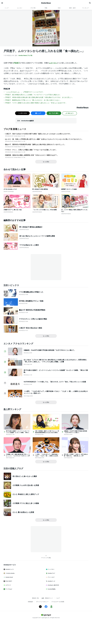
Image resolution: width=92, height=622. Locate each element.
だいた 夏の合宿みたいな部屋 (23, 512)
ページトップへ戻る (46, 557)
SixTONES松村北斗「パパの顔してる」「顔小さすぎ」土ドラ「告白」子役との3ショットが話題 (55, 382)
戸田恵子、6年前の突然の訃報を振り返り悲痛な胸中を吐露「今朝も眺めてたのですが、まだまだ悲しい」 (39, 97)
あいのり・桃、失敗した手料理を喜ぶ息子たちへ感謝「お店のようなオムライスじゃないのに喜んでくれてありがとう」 (44, 139)
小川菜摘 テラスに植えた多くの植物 (26, 503)
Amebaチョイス (10, 569)
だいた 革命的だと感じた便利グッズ (26, 494)
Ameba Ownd (9, 577)
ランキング (85, 8)
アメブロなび (9, 589)
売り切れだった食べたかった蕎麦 (25, 476)
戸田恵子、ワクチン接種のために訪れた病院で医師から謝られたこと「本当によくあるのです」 (36, 103)
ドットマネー (51, 569)
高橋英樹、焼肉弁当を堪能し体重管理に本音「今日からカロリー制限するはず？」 (31, 155)
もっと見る (46, 161)
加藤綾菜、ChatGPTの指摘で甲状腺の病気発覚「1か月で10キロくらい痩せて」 (49, 350)
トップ (6, 8)
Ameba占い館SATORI (53, 585)
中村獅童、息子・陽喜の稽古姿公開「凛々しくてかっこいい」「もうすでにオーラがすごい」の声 (18, 455)
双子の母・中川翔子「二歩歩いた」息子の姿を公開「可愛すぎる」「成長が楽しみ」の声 (76, 455)
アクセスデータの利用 (57, 601)
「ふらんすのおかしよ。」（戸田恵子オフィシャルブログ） (24, 92)
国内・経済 (72, 8)
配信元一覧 (35, 598)
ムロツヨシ (53, 63)
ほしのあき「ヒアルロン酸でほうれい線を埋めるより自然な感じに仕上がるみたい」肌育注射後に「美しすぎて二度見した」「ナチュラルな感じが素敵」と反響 (55, 361)
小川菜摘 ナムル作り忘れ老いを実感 (26, 485)
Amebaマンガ (51, 581)
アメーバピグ (51, 577)
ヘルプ (58, 598)
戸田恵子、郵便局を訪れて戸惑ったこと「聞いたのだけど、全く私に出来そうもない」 (33, 100)
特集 (46, 8)
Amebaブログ (51, 573)
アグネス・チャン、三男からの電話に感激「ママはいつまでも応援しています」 (31, 150)
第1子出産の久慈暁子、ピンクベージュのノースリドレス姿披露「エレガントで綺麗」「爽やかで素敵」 (18, 432)
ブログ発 (32, 8)
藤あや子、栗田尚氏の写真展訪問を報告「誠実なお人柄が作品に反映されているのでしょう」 (35, 144)
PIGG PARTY (9, 581)
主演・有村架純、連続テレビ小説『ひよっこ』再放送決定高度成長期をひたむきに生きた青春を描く (47, 432)
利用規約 (30, 601)
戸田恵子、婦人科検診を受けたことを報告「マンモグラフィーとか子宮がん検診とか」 (33, 95)
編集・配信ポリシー (47, 598)
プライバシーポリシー (42, 601)
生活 (59, 8)
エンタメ (19, 8)
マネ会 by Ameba (10, 573)
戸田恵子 (16, 63)
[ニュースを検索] (90, 3)
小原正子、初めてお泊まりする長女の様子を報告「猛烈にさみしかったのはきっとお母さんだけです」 (38, 134)
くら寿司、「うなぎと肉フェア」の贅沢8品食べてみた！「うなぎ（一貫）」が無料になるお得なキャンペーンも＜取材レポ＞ (47, 455)
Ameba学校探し (52, 589)
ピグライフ (8, 585)
